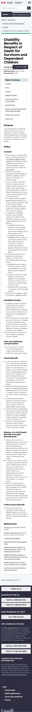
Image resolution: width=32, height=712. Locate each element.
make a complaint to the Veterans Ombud (14, 675)
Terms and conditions (13, 697)
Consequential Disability (12, 538)
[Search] (29, 8)
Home (3, 20)
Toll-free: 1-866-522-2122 (16, 600)
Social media (10, 690)
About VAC (11, 20)
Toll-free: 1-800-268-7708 (16, 646)
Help (4, 687)
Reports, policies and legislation (13, 23)
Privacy (8, 700)
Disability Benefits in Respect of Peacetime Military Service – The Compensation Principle (15, 549)
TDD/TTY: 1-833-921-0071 (16, 605)
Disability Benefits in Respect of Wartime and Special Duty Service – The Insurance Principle (16, 557)
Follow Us (18, 589)
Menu (6, 14)
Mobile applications (12, 693)
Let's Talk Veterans (16, 617)
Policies (5, 27)
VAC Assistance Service (11, 628)
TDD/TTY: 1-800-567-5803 (16, 651)
